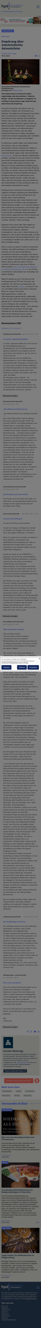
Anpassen (6, 667)
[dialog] (20, 664)
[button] (38, 8)
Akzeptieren (33, 667)
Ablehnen (22, 667)
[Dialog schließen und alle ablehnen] (39, 658)
